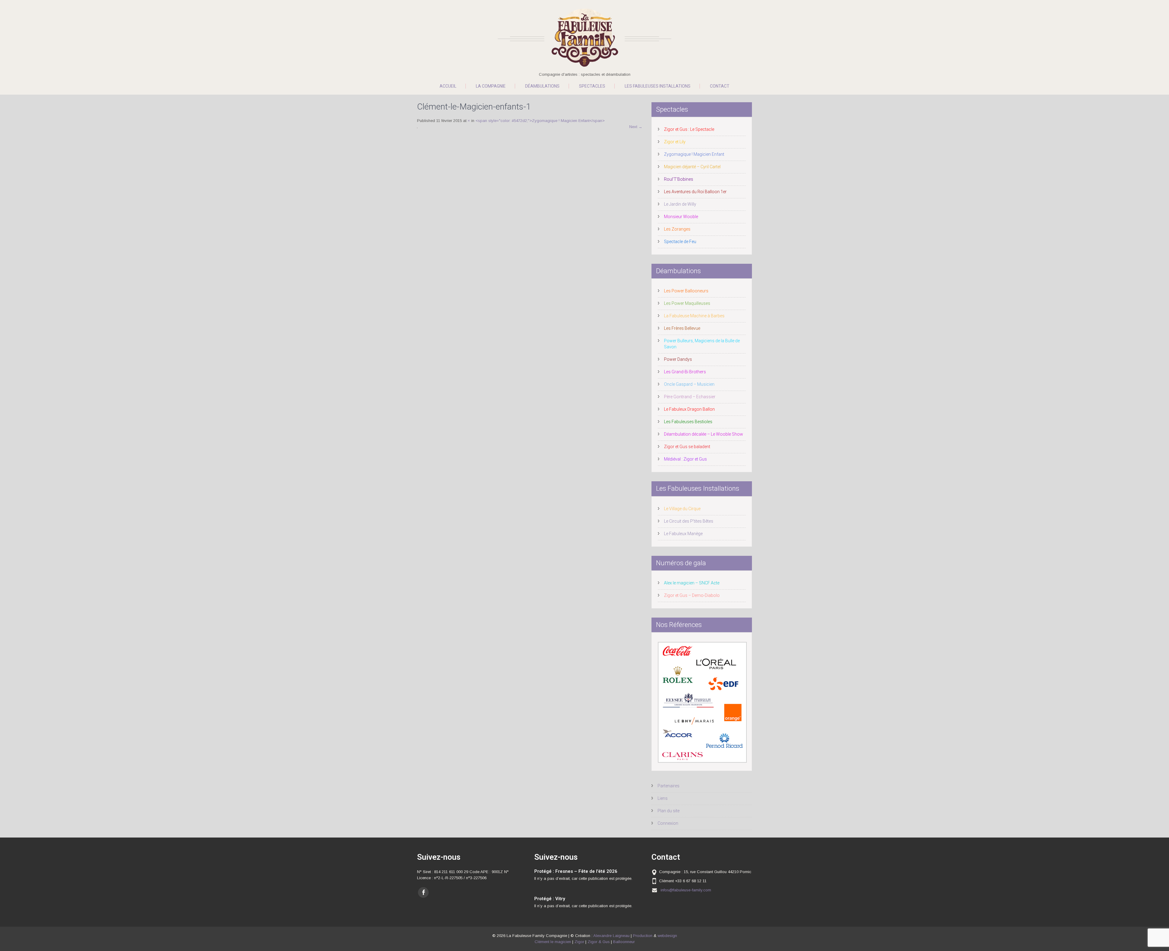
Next (635, 126)
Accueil (448, 86)
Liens (663, 798)
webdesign (667, 935)
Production (642, 935)
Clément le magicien (553, 941)
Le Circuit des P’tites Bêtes (688, 521)
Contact (719, 86)
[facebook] (423, 892)
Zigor (579, 941)
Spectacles (592, 86)
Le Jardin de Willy (680, 204)
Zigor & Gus (599, 941)
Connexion (668, 823)
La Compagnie (491, 86)
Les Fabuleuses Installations (657, 86)
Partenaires (668, 785)
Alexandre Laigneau (611, 935)
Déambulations (542, 86)
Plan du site (668, 810)
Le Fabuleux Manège (683, 533)
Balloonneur (624, 941)
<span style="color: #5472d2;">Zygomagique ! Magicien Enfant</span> (540, 120)
